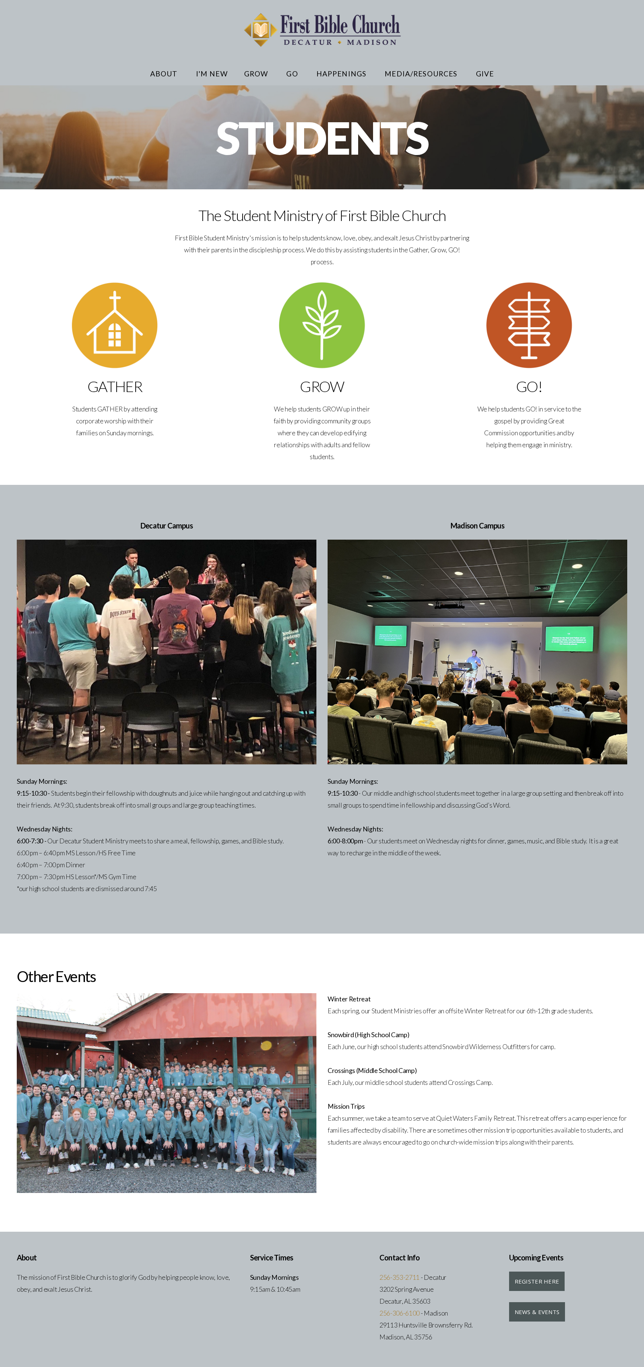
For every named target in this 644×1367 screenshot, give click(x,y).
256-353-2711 (399, 1277)
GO (293, 73)
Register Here (537, 1281)
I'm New (212, 73)
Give (485, 73)
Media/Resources (422, 73)
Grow (257, 73)
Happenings (342, 73)
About (165, 73)
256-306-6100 (399, 1313)
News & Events (537, 1312)
